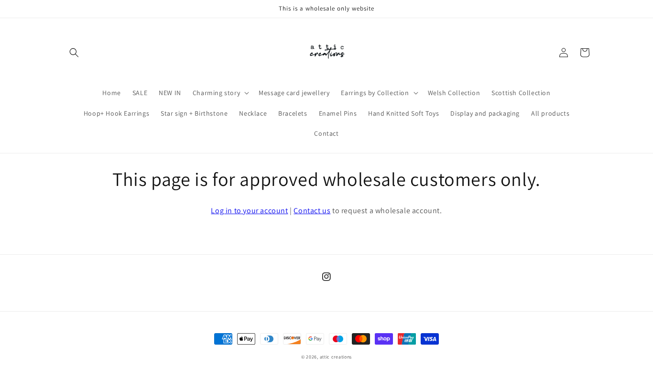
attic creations (336, 357)
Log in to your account (249, 211)
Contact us (312, 211)
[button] (74, 52)
